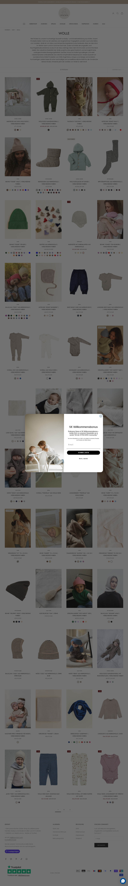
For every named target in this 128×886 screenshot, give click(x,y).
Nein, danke (83, 458)
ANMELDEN (83, 452)
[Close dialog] (101, 416)
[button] (123, 881)
